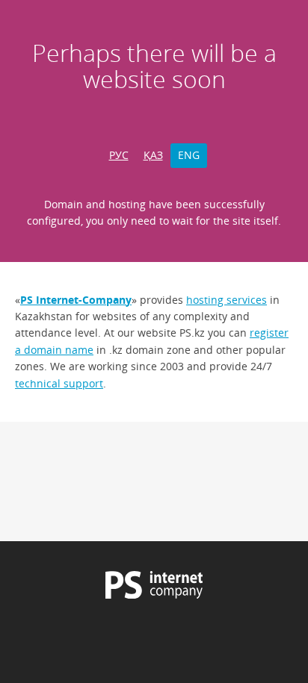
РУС (119, 155)
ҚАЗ (153, 155)
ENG (189, 155)
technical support (59, 383)
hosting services (226, 300)
